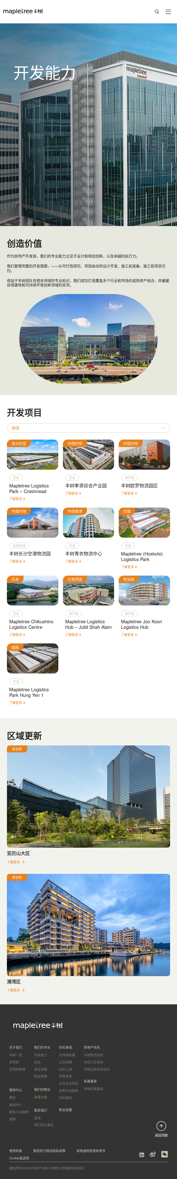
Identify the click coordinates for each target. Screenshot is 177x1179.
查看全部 (40, 1097)
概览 (12, 1097)
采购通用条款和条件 (91, 1150)
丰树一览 (15, 1054)
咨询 (37, 1117)
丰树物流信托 (93, 1054)
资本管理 (40, 1069)
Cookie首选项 (19, 1158)
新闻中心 (15, 1104)
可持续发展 (67, 1054)
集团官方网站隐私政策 (49, 1150)
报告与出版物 (19, 1111)
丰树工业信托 (93, 1062)
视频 (12, 1119)
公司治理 (65, 1062)
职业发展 (65, 1109)
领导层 (14, 1062)
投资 (37, 1062)
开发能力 (40, 1054)
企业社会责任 (68, 1083)
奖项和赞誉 (17, 1069)
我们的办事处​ (43, 1124)
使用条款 (15, 1150)
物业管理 (40, 1076)
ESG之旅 (65, 1069)
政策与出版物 (68, 1090)
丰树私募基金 (93, 1088)
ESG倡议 (65, 1097)
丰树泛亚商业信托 (97, 1069)
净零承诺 (65, 1076)
